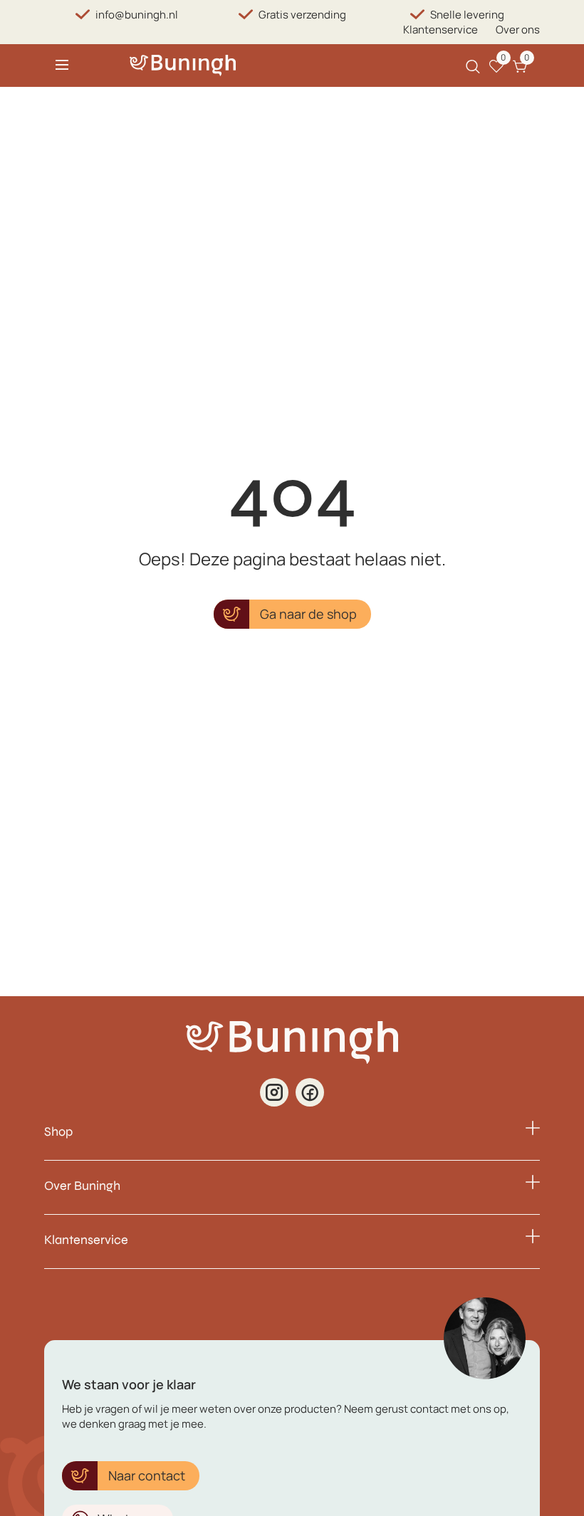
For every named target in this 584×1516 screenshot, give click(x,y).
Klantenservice (440, 29)
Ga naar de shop (308, 613)
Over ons (518, 29)
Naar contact (146, 1475)
